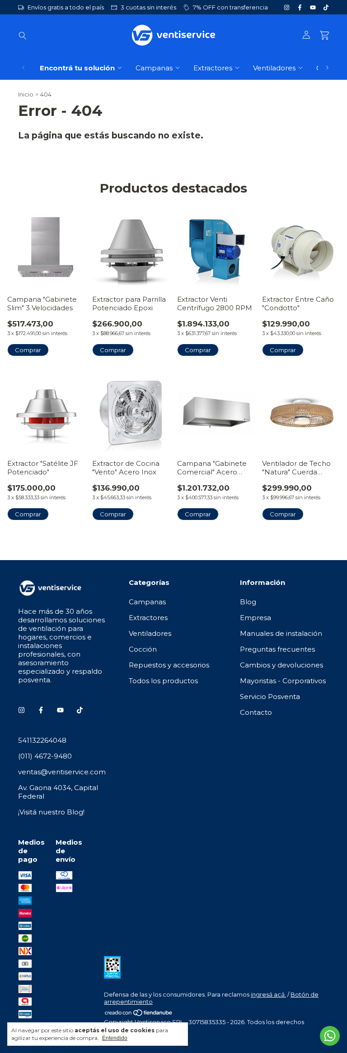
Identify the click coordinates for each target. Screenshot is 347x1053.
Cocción (143, 649)
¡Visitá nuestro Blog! (51, 812)
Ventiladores (274, 68)
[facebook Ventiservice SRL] (300, 7)
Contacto (256, 712)
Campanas (154, 68)
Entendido (114, 1038)
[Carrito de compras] (324, 35)
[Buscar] (22, 35)
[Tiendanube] (139, 1014)
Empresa (255, 617)
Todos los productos (163, 680)
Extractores (212, 68)
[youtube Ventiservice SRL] (313, 7)
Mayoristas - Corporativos (283, 680)
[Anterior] (23, 67)
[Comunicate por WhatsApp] (330, 1036)
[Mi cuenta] (306, 35)
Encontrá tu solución (77, 68)
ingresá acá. (268, 994)
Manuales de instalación (281, 633)
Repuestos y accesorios (169, 665)
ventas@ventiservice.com (62, 772)
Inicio (25, 94)
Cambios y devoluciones (281, 665)
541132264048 (42, 740)
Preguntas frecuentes (277, 649)
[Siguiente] (327, 67)
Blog (248, 602)
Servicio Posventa (270, 696)
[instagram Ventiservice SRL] (287, 7)
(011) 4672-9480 (45, 756)
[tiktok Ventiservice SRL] (326, 7)
